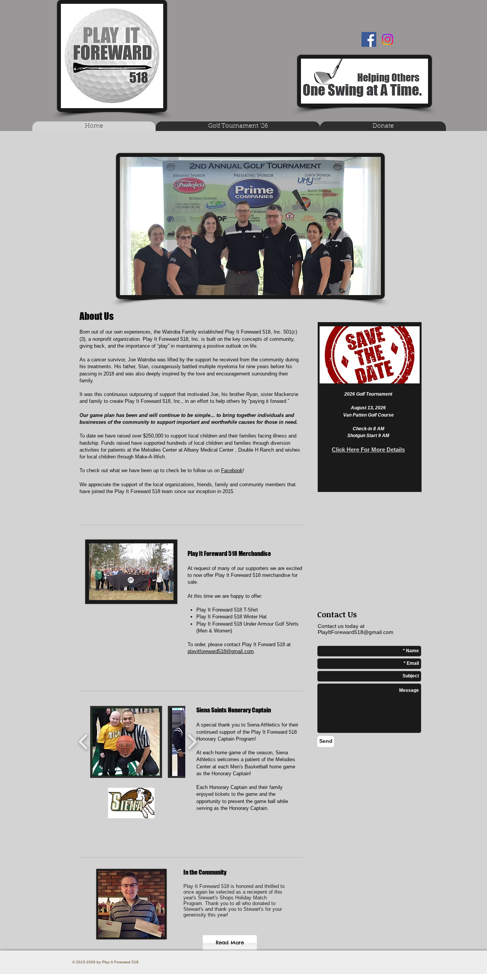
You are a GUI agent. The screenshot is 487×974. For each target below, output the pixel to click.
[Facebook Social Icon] (368, 39)
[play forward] (192, 741)
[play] (403, 377)
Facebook (232, 470)
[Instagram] (387, 39)
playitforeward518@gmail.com (221, 651)
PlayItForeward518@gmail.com (355, 632)
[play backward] (83, 741)
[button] (126, 742)
